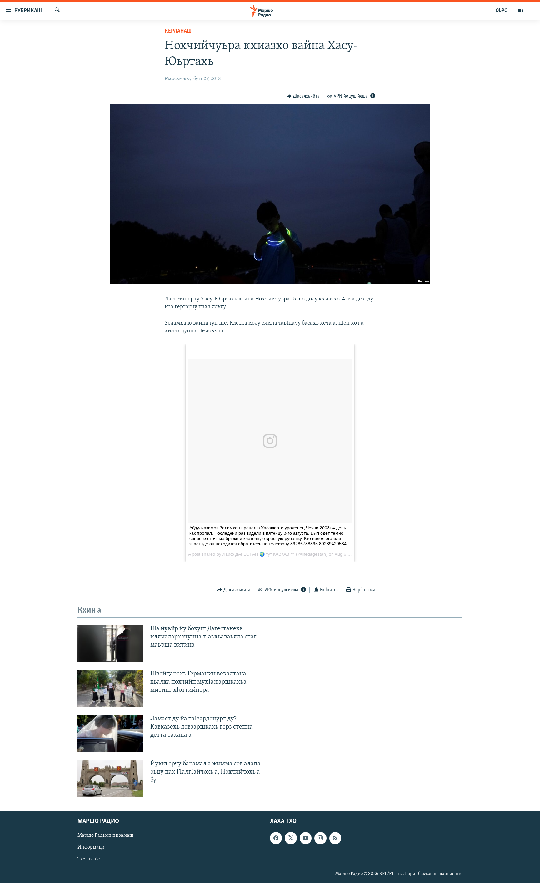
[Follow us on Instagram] (320, 838)
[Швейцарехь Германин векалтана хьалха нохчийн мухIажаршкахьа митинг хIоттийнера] (110, 688)
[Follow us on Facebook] (276, 838)
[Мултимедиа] (520, 10)
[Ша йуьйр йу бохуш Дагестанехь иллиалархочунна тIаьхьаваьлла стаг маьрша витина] (110, 643)
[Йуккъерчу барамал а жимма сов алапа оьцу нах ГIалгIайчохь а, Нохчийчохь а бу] (110, 778)
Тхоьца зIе (89, 859)
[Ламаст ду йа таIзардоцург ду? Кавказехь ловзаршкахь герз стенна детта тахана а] (110, 733)
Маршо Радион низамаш (105, 835)
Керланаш (178, 31)
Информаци (91, 847)
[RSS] (335, 838)
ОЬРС (501, 10)
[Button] (303, 96)
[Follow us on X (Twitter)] (291, 838)
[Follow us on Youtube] (306, 838)
